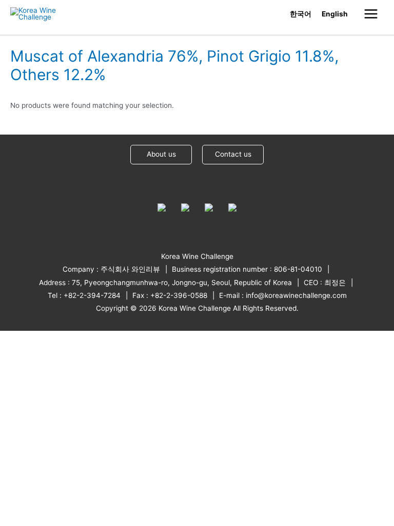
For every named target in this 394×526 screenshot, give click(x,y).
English (335, 14)
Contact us (233, 154)
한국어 (300, 14)
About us (161, 154)
